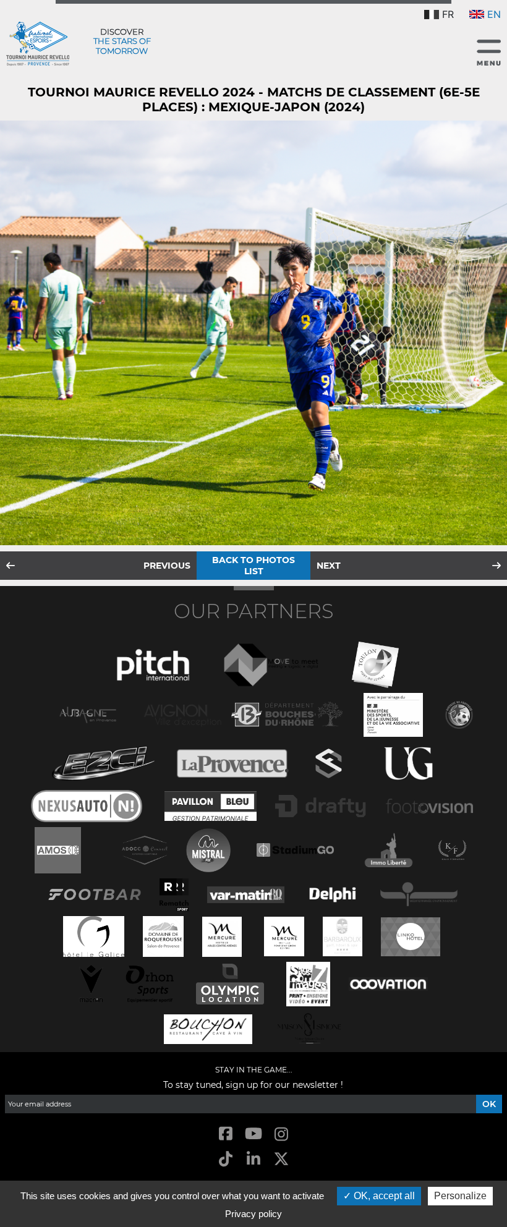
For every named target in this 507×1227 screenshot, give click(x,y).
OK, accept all (383, 1196)
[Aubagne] (87, 714)
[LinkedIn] (253, 1159)
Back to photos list (253, 565)
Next (329, 565)
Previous (166, 565)
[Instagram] (281, 1135)
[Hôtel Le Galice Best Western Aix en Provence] (94, 935)
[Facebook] (225, 1135)
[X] (281, 1159)
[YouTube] (253, 1135)
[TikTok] (225, 1159)
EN (494, 14)
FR (448, 14)
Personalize (460, 1196)
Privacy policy (253, 1213)
